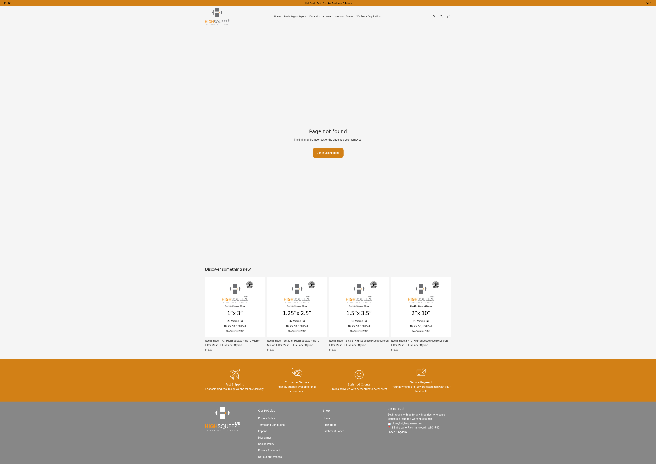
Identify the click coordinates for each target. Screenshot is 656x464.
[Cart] (448, 16)
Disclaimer (264, 437)
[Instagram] (9, 3)
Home (326, 418)
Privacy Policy (266, 418)
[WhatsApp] (647, 3)
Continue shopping (328, 152)
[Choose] (260, 332)
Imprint (262, 431)
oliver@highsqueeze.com (407, 423)
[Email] (651, 3)
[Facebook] (4, 3)
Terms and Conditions (271, 424)
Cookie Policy (266, 444)
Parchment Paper (333, 431)
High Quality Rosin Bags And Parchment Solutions (328, 3)
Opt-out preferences (270, 457)
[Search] (434, 16)
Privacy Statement (269, 450)
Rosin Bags (329, 424)
